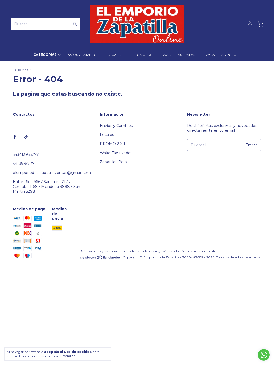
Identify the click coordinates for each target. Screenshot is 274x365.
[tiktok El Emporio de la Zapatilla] (26, 136)
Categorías (44, 55)
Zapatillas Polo (221, 55)
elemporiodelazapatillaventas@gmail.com (52, 172)
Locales (114, 55)
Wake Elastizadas (179, 55)
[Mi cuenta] (250, 24)
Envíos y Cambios (81, 55)
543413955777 (26, 154)
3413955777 (24, 163)
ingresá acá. (164, 251)
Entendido (67, 356)
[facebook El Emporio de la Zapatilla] (15, 136)
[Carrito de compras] (260, 24)
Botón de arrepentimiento (196, 251)
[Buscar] (75, 24)
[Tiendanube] (100, 259)
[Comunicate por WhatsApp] (264, 355)
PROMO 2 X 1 (142, 55)
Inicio (17, 70)
